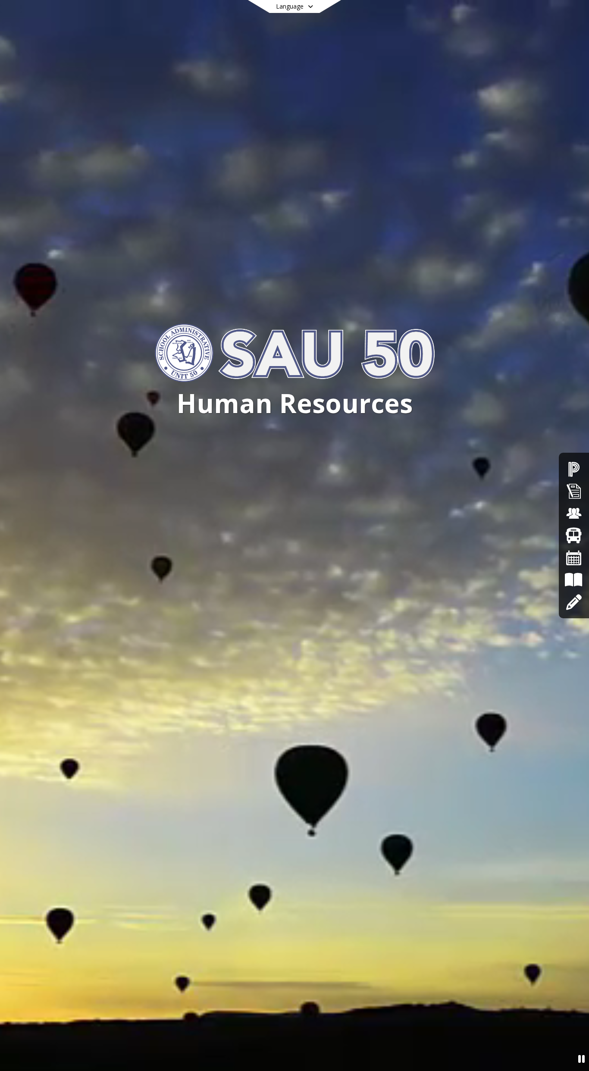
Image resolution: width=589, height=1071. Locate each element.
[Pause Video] (581, 1059)
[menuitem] (177, 47)
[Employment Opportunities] (574, 513)
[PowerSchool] (574, 468)
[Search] (508, 18)
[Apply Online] (573, 602)
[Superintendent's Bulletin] (574, 490)
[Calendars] (574, 557)
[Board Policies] (573, 579)
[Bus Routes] (573, 535)
